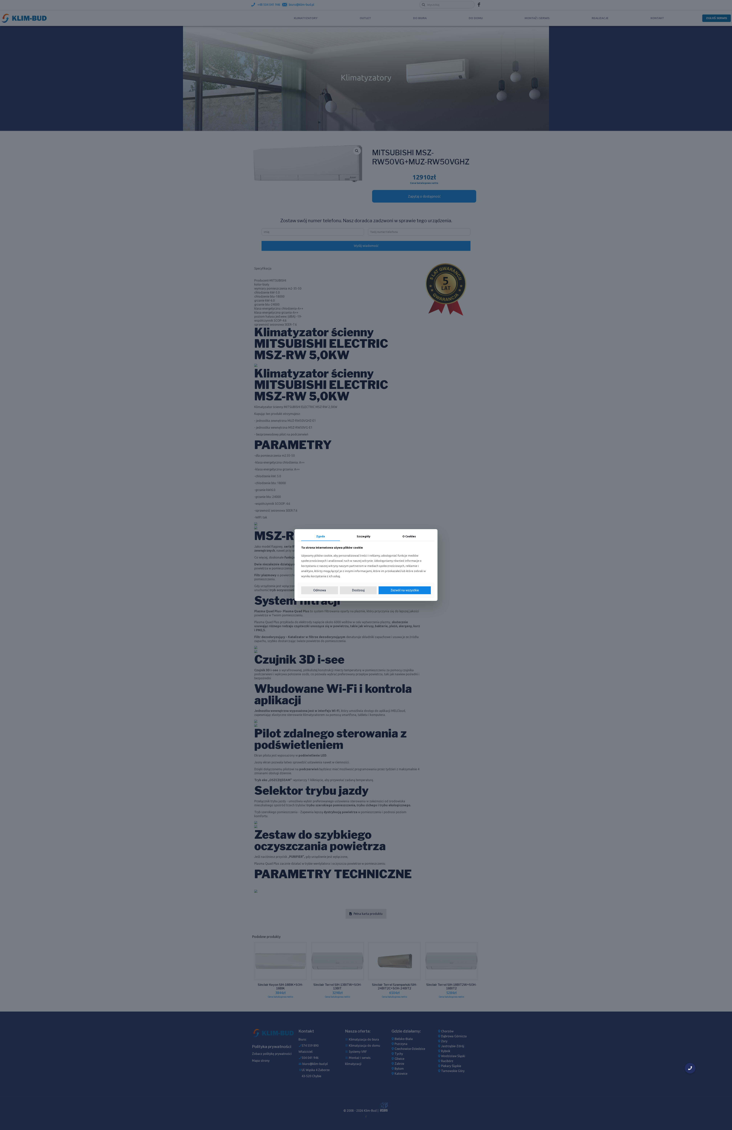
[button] (690, 1068)
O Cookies (409, 536)
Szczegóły (363, 536)
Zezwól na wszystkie (405, 590)
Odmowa (319, 590)
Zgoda (320, 536)
